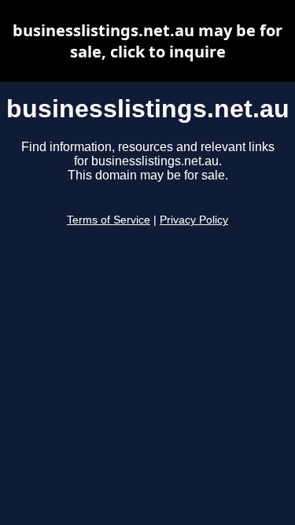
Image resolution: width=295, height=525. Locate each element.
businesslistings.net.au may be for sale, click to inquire (147, 41)
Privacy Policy (194, 220)
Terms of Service (108, 220)
